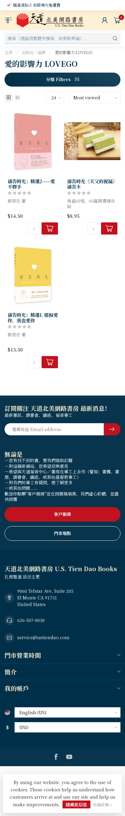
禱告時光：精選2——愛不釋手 (31, 184)
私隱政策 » (102, 804)
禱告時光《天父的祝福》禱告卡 (92, 184)
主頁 (8, 52)
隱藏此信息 (76, 804)
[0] (117, 20)
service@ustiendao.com (43, 637)
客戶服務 (62, 514)
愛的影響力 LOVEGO (74, 52)
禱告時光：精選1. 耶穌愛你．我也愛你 (33, 317)
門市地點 (62, 533)
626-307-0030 (31, 620)
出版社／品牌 (34, 52)
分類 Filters (59, 79)
